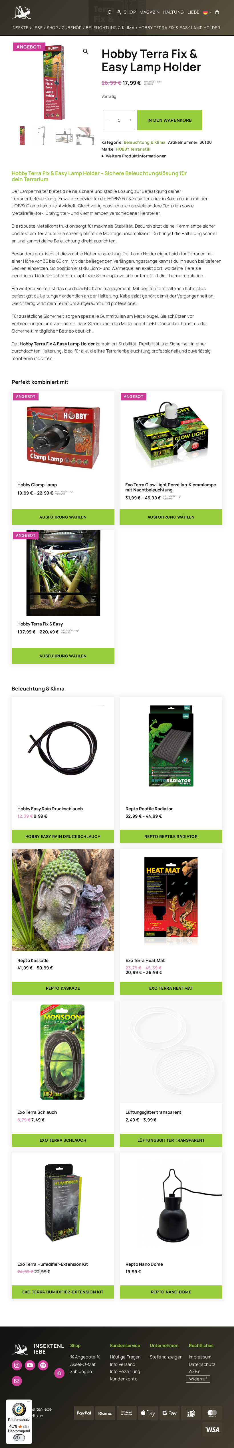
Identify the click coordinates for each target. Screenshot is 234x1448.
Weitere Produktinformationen (136, 156)
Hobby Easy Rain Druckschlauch (50, 808)
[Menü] (28, 1403)
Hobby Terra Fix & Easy (40, 623)
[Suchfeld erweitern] (109, 12)
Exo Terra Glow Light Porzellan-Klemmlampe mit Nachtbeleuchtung (170, 487)
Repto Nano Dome (144, 1264)
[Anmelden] (118, 12)
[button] (85, 51)
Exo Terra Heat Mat (145, 960)
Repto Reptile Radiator (149, 808)
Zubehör (72, 27)
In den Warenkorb (170, 120)
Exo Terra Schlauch (37, 1112)
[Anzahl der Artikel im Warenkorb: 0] (217, 12)
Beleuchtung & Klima (110, 27)
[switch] (19, 1437)
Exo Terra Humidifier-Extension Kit (52, 1264)
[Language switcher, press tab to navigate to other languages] (207, 12)
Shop (52, 27)
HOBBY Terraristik (133, 149)
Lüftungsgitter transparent (153, 1112)
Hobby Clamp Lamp (37, 484)
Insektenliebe (27, 27)
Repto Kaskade (33, 960)
